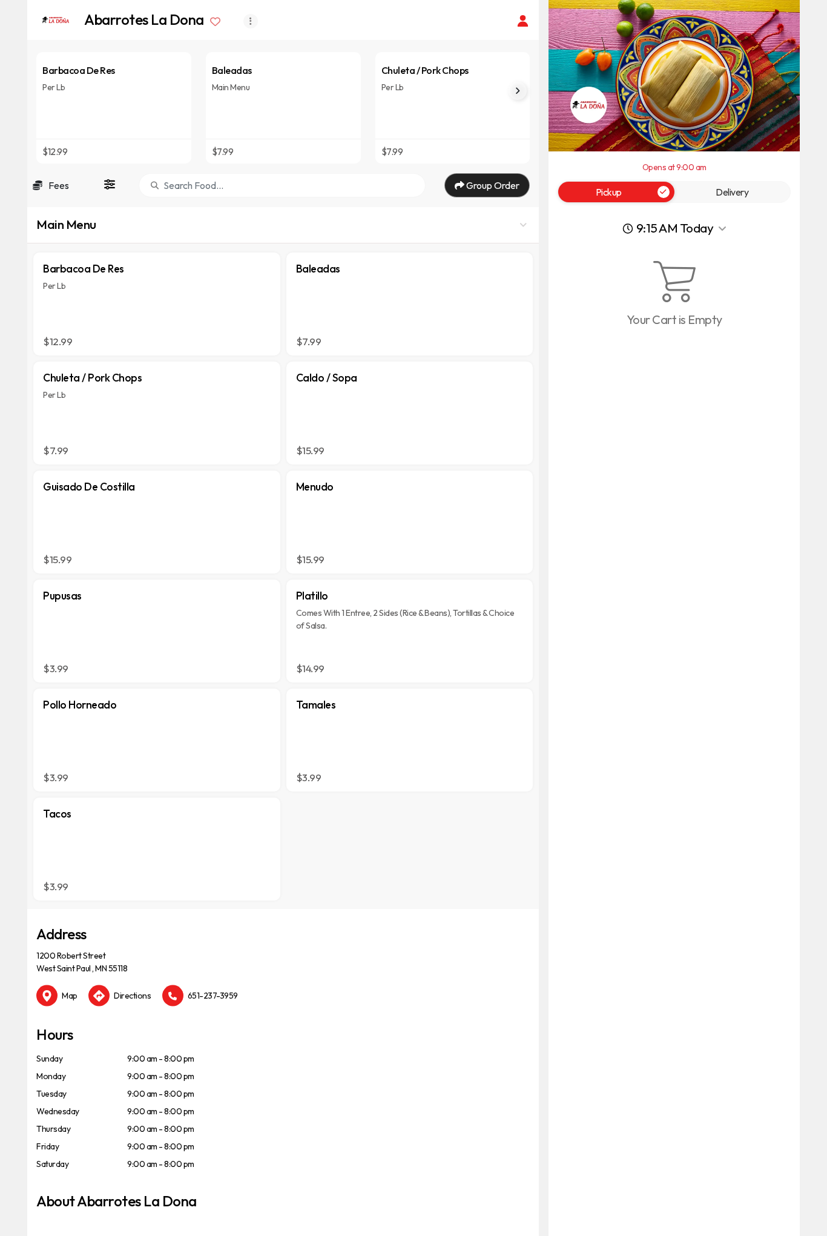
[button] (283, 225)
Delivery (732, 192)
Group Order (491, 185)
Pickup (609, 192)
